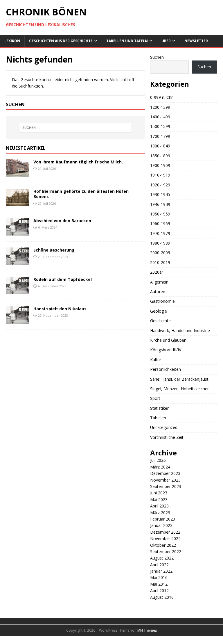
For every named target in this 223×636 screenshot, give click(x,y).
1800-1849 (160, 146)
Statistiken (160, 408)
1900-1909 (160, 165)
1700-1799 (160, 136)
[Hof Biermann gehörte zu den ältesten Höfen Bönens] (17, 203)
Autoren (157, 291)
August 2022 (162, 558)
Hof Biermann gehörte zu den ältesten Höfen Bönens (81, 193)
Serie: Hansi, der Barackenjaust (179, 379)
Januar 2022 (161, 571)
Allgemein (159, 282)
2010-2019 (160, 262)
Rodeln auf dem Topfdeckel (62, 279)
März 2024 (160, 467)
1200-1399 (160, 107)
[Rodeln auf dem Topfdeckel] (17, 291)
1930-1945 (160, 194)
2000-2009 (160, 252)
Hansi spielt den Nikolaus (60, 308)
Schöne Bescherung (54, 250)
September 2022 (165, 551)
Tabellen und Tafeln (127, 40)
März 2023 (160, 512)
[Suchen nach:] (75, 128)
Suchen (157, 57)
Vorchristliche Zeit (167, 437)
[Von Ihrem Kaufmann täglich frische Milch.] (17, 173)
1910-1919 (160, 175)
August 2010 (162, 597)
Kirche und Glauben (168, 340)
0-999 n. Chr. (162, 97)
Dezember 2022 (165, 532)
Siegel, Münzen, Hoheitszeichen (180, 388)
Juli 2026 (158, 460)
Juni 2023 (158, 493)
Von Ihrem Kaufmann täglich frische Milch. (78, 162)
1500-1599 (160, 126)
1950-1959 (160, 214)
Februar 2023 (162, 519)
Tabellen (158, 418)
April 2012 (159, 590)
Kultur (155, 359)
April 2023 (159, 506)
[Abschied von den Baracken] (17, 232)
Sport (155, 398)
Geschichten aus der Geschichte (61, 40)
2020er (156, 272)
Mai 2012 (159, 584)
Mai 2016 (159, 577)
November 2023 (165, 480)
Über (166, 40)
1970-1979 (160, 233)
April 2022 (159, 564)
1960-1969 (160, 223)
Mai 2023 (159, 499)
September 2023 (165, 486)
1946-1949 (160, 204)
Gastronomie (162, 301)
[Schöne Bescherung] (17, 261)
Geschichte (160, 320)
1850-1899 (160, 155)
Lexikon (12, 40)
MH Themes (147, 630)
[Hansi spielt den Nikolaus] (17, 320)
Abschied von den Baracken (62, 220)
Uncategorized (163, 427)
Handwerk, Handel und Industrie (180, 330)
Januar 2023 (161, 525)
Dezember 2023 (165, 473)
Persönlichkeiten (165, 369)
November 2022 (165, 538)
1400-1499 (160, 117)
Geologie (158, 311)
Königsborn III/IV (165, 349)
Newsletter (196, 40)
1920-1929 (160, 185)
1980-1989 (160, 243)
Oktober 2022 (163, 545)
